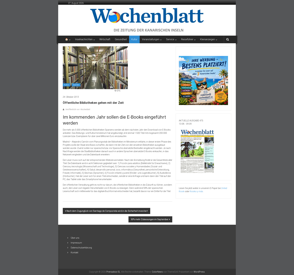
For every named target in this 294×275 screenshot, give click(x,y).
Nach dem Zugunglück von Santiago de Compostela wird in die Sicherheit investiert (107, 211)
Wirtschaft (104, 39)
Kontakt (74, 252)
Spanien (76, 85)
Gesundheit (121, 39)
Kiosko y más (196, 191)
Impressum (76, 243)
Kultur (134, 39)
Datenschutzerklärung (81, 247)
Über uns (75, 238)
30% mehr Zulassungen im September (149, 219)
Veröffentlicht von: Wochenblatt (77, 109)
